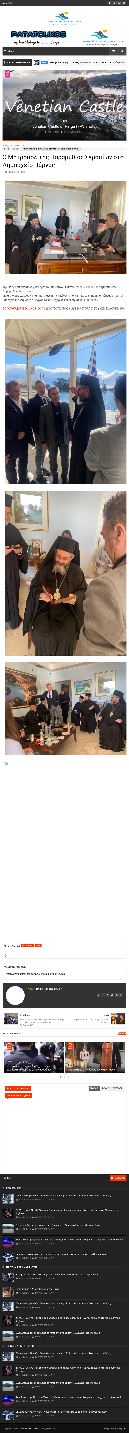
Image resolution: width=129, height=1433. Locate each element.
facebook (117, 1088)
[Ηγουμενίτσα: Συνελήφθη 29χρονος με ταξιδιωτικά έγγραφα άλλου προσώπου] (95, 1057)
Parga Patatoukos (32, 1428)
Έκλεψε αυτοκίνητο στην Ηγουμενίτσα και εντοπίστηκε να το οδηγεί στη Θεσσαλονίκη (61, 1254)
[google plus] (107, 995)
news (44, 63)
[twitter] (98, 995)
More (121, 1034)
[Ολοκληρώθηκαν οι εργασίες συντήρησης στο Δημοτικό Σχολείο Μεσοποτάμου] (8, 1228)
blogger (94, 1088)
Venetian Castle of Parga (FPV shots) (64, 126)
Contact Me (120, 1178)
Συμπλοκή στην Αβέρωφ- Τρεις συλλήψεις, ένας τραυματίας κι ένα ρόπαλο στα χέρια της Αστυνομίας (34, 1070)
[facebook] (103, 995)
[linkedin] (121, 995)
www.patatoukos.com (26, 308)
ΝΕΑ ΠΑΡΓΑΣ (13, 172)
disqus (105, 1088)
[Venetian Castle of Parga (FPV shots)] (64, 105)
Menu (9, 3)
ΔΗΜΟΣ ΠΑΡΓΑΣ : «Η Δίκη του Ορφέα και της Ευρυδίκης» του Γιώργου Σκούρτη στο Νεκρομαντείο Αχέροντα (68, 1212)
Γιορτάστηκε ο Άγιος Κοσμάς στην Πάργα (37, 1289)
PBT (124, 1428)
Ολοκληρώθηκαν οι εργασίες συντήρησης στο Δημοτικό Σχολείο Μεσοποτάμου (58, 1225)
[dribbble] (117, 995)
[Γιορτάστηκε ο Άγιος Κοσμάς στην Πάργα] (8, 1292)
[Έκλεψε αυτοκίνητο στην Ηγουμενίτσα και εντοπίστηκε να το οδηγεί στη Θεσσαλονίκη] (8, 1257)
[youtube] (112, 995)
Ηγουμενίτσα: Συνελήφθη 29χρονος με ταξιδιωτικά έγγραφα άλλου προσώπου (57, 1274)
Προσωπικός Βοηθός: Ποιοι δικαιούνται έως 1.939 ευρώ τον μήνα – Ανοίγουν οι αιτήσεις (63, 1195)
